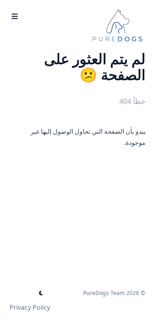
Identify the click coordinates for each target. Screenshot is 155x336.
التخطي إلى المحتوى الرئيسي (95, 7)
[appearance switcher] (41, 293)
